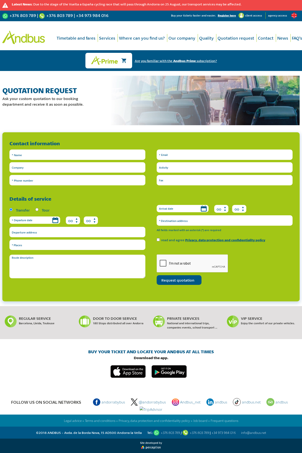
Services (107, 38)
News (282, 38)
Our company (181, 38)
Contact (265, 38)
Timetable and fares (76, 38)
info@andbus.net (253, 432)
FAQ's (297, 38)
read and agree (213, 240)
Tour (45, 210)
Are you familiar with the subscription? (176, 60)
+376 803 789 (22, 15)
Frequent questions (224, 420)
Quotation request (236, 38)
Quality (206, 38)
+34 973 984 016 (92, 15)
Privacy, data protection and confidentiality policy (225, 240)
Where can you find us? (142, 38)
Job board (200, 420)
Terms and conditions (100, 420)
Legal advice (73, 420)
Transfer (22, 210)
